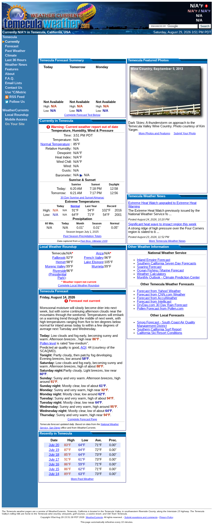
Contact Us (13, 87)
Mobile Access (16, 119)
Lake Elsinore (93, 262)
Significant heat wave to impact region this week (162, 224)
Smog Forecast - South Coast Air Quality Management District (166, 324)
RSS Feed (16, 97)
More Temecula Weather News (167, 241)
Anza (99, 253)
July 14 (54, 474)
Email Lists (13, 83)
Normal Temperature (55, 144)
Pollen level (48, 343)
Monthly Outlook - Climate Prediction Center (168, 277)
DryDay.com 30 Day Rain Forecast (162, 305)
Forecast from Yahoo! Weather (159, 291)
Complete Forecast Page (82, 419)
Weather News (16, 64)
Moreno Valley (55, 266)
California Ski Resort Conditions (159, 333)
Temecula (9, 37)
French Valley (93, 257)
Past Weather (15, 51)
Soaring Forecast (149, 267)
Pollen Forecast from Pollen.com (160, 308)
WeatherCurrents (15, 110)
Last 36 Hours (15, 60)
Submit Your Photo (185, 133)
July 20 (54, 445)
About (9, 74)
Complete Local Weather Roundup (78, 285)
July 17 (54, 459)
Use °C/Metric (15, 92)
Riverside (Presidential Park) (57, 274)
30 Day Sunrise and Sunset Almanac (82, 197)
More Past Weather (82, 479)
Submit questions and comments (141, 517)
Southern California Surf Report (159, 329)
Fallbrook (58, 257)
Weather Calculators (151, 274)
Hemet (60, 262)
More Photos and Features (154, 133)
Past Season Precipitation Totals (82, 236)
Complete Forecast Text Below (82, 115)
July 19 (54, 450)
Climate (11, 55)
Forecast (11, 46)
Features (11, 69)
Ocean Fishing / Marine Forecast (160, 270)
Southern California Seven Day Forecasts (166, 263)
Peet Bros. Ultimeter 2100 (93, 241)
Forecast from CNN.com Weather (161, 294)
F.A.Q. (9, 78)
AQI (83, 347)
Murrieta (97, 266)
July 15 (54, 469)
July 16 (54, 464)
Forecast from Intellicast (154, 301)
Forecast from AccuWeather (157, 298)
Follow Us (17, 101)
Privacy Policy (166, 517)
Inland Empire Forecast (153, 260)
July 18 (54, 454)
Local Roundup (16, 115)
